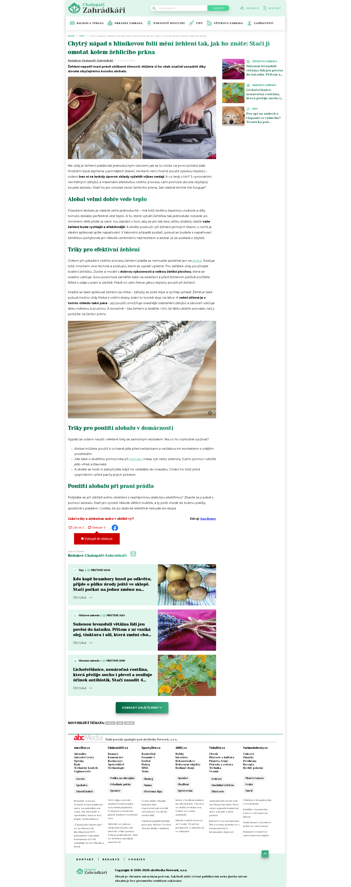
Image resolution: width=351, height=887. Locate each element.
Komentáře (115, 757)
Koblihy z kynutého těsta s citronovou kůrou (255, 813)
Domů (71, 36)
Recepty (248, 764)
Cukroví (248, 753)
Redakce (111, 859)
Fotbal (146, 761)
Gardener (208, 519)
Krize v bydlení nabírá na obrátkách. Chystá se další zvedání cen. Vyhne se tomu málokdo (190, 807)
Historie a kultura (221, 757)
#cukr (249, 784)
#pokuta (81, 785)
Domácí (113, 753)
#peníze (115, 790)
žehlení (129, 723)
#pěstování (185, 790)
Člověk (213, 753)
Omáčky (248, 757)
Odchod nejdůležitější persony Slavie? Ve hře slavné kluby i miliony (156, 825)
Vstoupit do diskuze (98, 538)
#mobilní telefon (222, 785)
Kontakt (85, 859)
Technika (215, 767)
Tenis (145, 771)
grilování (135, 459)
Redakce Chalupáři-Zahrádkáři (90, 60)
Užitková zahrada (228, 23)
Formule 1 (148, 757)
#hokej (148, 778)
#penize (183, 778)
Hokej (146, 764)
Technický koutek (86, 767)
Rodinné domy (185, 767)
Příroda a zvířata (221, 764)
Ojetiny (79, 761)
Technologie (116, 767)
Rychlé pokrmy (253, 767)
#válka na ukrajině (122, 778)
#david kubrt (84, 791)
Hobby (180, 753)
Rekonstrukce (185, 761)
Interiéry (182, 757)
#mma (148, 785)
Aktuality (80, 753)
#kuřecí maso (254, 778)
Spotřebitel (116, 764)
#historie (217, 791)
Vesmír (214, 771)
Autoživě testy (84, 757)
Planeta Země (218, 761)
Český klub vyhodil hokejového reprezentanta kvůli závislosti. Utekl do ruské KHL (155, 808)
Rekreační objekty (188, 764)
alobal (197, 261)
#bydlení (183, 784)
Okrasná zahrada (129, 23)
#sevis (80, 778)
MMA (145, 767)
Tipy (199, 23)
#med (248, 790)
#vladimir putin (120, 784)
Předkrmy (250, 761)
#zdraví (216, 778)
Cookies (137, 859)
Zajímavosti (263, 23)
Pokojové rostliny (169, 23)
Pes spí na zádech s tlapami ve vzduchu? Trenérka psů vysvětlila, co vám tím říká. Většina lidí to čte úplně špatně (264, 124)
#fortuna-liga (153, 791)
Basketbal (148, 753)
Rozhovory (115, 761)
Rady (77, 764)
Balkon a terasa (90, 23)
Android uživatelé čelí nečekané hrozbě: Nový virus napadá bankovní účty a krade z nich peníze (224, 808)
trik (120, 723)
